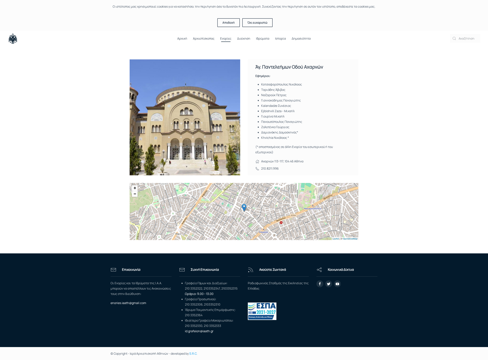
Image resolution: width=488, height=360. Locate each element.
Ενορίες (225, 38)
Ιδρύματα (262, 38)
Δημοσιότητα (301, 38)
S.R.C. (193, 353)
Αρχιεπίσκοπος (203, 38)
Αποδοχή (228, 23)
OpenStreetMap (350, 238)
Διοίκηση (243, 38)
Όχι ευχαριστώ (257, 23)
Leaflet (336, 238)
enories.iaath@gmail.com (128, 303)
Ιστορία (280, 38)
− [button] (135, 194)
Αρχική (182, 38)
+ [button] (135, 188)
